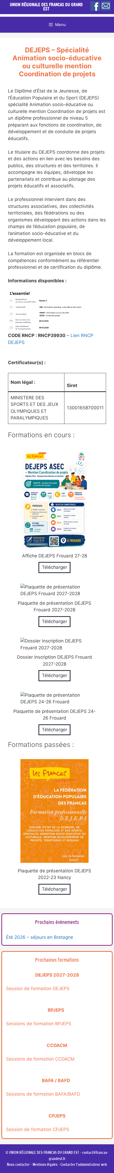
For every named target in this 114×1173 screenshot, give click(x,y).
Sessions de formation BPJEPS (38, 1023)
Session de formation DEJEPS (37, 988)
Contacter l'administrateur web (83, 1164)
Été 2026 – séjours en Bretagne (39, 937)
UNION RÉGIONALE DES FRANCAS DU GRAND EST (46, 6)
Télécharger (54, 567)
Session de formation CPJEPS (37, 1129)
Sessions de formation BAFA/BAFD (43, 1094)
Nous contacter (18, 1164)
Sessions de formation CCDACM (40, 1059)
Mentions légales (45, 1164)
